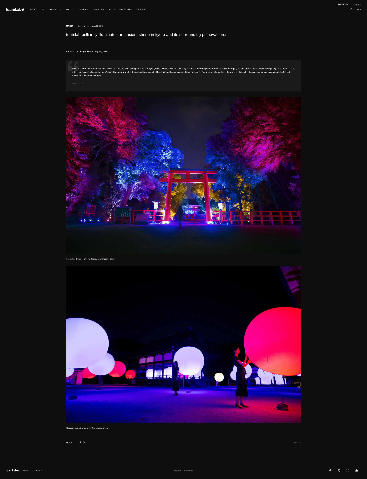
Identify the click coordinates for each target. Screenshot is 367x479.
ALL (67, 10)
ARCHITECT (141, 10)
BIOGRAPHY (343, 4)
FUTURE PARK (125, 10)
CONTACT (357, 4)
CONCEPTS (99, 10)
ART (44, 10)
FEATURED (32, 10)
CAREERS (37, 471)
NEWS (26, 471)
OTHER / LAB (55, 10)
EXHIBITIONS (84, 10)
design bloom (77, 83)
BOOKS (112, 10)
